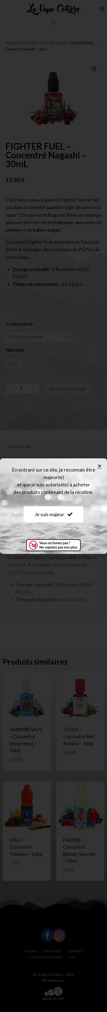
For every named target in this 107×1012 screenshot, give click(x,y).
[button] (99, 466)
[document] (53, 506)
